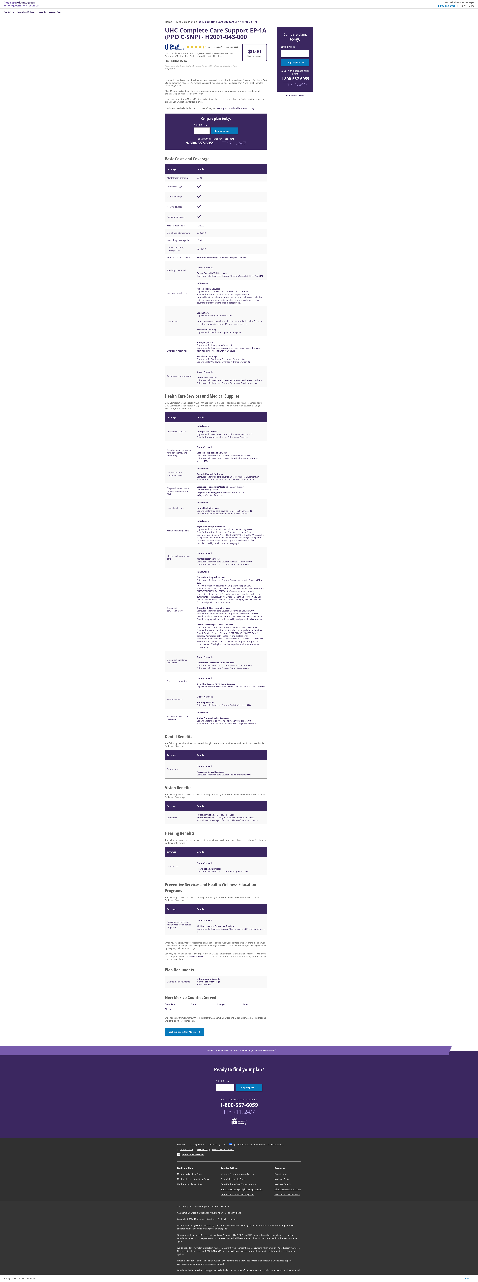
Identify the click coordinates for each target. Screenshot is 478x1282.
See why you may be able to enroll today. (236, 108)
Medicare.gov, (197, 1251)
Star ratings (205, 984)
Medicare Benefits (282, 1184)
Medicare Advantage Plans (189, 1174)
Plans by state (281, 1174)
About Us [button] (42, 12)
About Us (181, 1144)
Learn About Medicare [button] (26, 12)
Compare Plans (55, 12)
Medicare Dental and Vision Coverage (238, 1174)
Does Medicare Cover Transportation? (239, 1184)
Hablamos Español (295, 95)
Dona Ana (170, 1004)
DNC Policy (202, 1149)
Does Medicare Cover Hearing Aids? (237, 1194)
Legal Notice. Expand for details (21, 1279)
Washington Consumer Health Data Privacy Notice (260, 1144)
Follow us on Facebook (193, 1154)
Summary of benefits (209, 979)
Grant (194, 1004)
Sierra (168, 1009)
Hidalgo (221, 1004)
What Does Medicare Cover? (287, 1189)
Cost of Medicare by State (233, 1179)
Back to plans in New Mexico (182, 1032)
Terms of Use (186, 1149)
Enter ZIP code (200, 125)
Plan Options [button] (9, 12)
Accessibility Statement (223, 1149)
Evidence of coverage (209, 981)
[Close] (468, 1278)
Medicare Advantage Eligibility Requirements (242, 1189)
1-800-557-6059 (446, 5)
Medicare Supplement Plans (190, 1184)
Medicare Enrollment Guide (287, 1194)
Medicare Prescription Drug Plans (193, 1179)
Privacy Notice (197, 1144)
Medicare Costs (281, 1179)
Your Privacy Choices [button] (218, 1144)
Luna (245, 1004)
